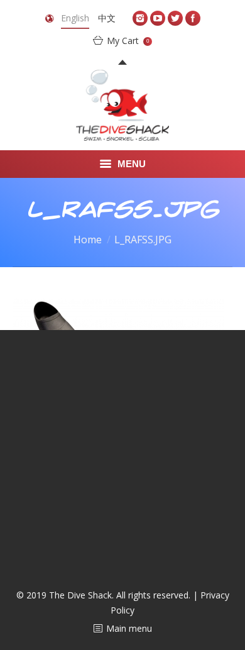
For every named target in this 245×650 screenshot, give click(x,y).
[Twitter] (175, 18)
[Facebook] (192, 18)
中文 (107, 18)
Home (88, 239)
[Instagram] (140, 18)
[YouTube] (157, 18)
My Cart (128, 41)
